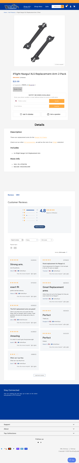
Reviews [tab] (11, 195)
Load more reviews (39, 375)
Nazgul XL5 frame (41, 137)
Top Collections (10, 433)
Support (7, 424)
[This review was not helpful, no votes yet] (34, 274)
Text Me (57, 101)
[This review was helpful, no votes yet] (31, 274)
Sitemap (72, 448)
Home (5, 12)
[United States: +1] (16, 101)
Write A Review (39, 227)
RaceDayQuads (74, 451)
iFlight (55, 142)
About (6, 429)
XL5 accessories (29, 142)
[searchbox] (15, 240)
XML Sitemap (64, 448)
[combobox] (32, 240)
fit (11, 248)
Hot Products (11, 12)
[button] (27, 6)
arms (15, 248)
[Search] (62, 6)
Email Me (56, 106)
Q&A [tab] (18, 195)
